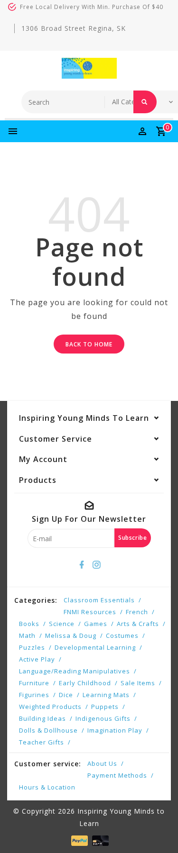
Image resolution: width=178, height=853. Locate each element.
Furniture (34, 683)
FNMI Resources (90, 612)
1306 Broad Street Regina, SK (73, 28)
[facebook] (81, 564)
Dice (66, 694)
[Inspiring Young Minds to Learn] (89, 68)
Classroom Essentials (99, 600)
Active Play (37, 659)
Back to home (89, 344)
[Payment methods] (78, 840)
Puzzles (32, 647)
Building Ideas (42, 718)
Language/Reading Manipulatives (74, 671)
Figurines (34, 694)
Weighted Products (50, 706)
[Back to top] (159, 829)
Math (27, 635)
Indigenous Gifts (103, 718)
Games (95, 623)
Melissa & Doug (70, 635)
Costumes (122, 635)
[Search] (145, 102)
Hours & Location (47, 787)
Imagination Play (114, 730)
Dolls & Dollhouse (48, 730)
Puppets (105, 706)
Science (62, 623)
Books (29, 623)
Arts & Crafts (138, 623)
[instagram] (96, 564)
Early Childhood (85, 683)
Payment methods (117, 775)
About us (102, 763)
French (137, 612)
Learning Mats (106, 694)
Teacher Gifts (41, 742)
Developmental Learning (95, 647)
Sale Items (138, 683)
